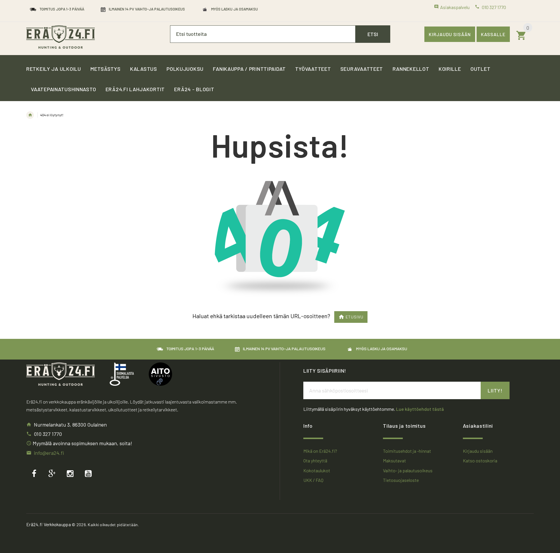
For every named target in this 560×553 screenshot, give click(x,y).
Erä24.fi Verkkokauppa (48, 524)
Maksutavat (394, 460)
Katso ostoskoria (480, 460)
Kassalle (493, 34)
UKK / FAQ (313, 480)
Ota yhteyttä (315, 460)
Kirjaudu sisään (450, 34)
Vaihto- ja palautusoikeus (408, 470)
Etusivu (354, 316)
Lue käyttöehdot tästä (420, 409)
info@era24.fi (49, 453)
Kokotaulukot (316, 470)
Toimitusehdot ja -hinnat (407, 451)
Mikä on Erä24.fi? (320, 451)
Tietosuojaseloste (401, 480)
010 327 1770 (48, 434)
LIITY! (495, 390)
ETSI (373, 34)
